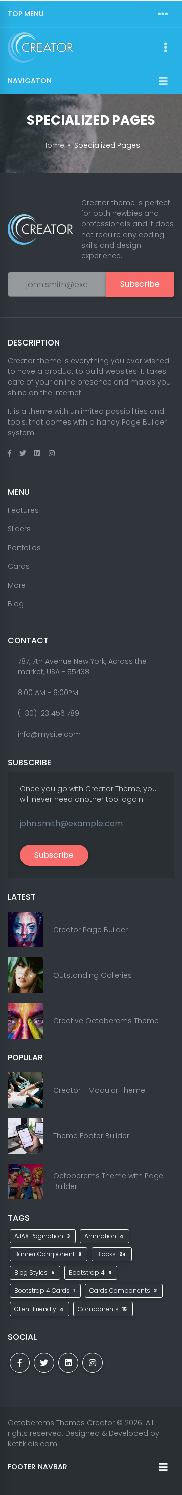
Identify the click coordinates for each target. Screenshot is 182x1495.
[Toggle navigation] (162, 14)
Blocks (111, 1254)
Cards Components (123, 1290)
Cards (19, 566)
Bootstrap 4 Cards (44, 1290)
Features (23, 510)
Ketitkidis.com (32, 1444)
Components (102, 1309)
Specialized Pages (107, 145)
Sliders (19, 529)
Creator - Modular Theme (99, 1090)
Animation (103, 1236)
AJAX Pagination (42, 1236)
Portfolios (24, 548)
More (17, 585)
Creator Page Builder (90, 930)
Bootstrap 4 (90, 1272)
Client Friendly (38, 1309)
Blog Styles (34, 1272)
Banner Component (47, 1254)
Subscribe (140, 284)
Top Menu (26, 14)
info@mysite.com (49, 734)
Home (53, 145)
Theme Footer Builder (91, 1136)
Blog (16, 604)
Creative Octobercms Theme (106, 1021)
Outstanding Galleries (92, 975)
